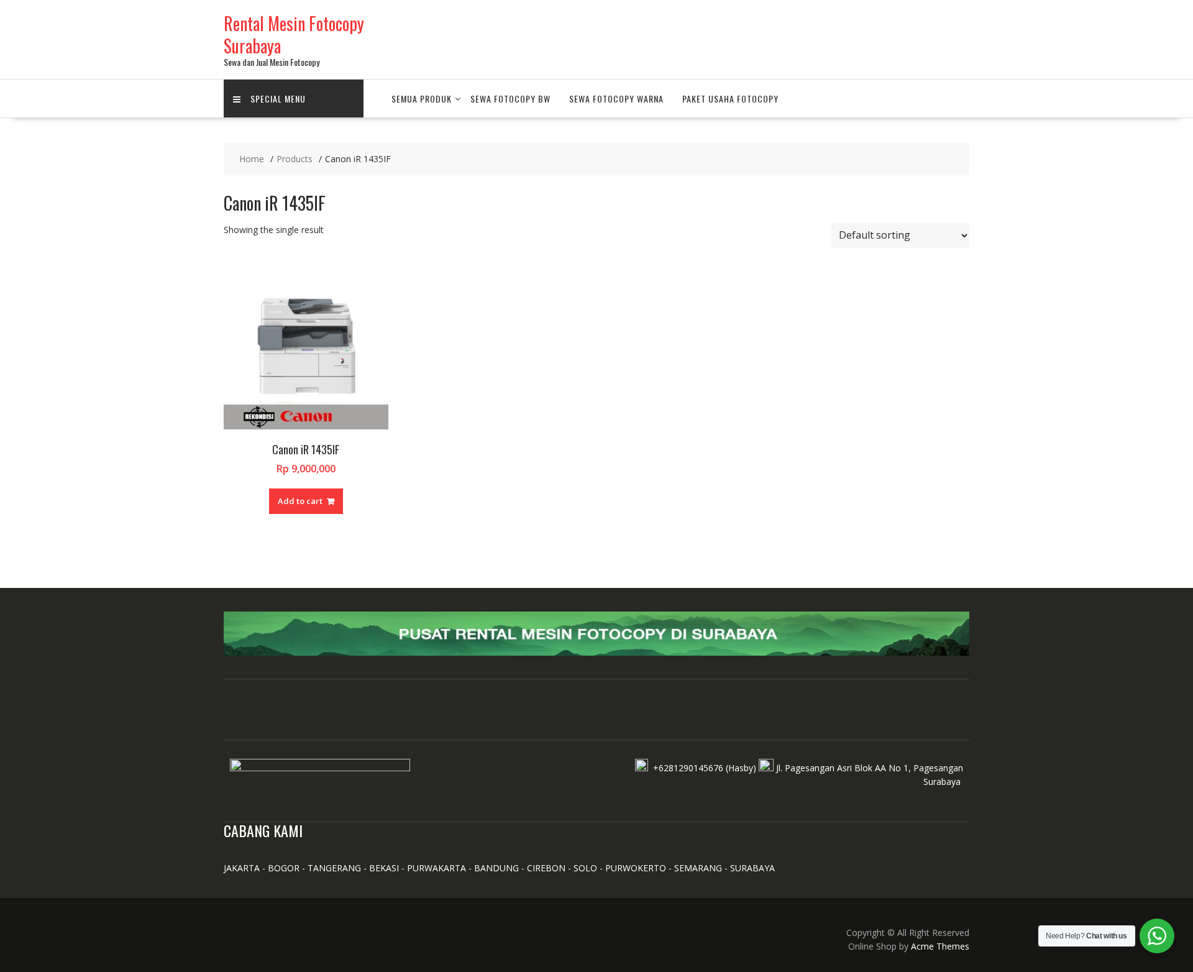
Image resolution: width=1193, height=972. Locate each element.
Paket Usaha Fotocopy (730, 98)
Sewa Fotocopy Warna (616, 98)
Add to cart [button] (300, 501)
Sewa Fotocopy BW (510, 98)
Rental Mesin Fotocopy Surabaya (294, 34)
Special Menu (278, 98)
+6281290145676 (688, 768)
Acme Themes (940, 946)
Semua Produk (421, 98)
